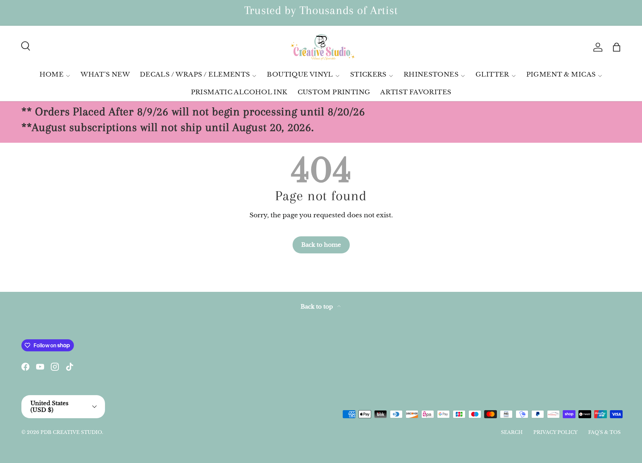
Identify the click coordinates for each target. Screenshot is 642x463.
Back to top (318, 306)
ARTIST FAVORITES (415, 92)
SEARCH (512, 432)
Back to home (321, 244)
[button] (616, 47)
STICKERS (368, 74)
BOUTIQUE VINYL (300, 74)
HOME (51, 74)
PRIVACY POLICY (555, 432)
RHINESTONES (431, 74)
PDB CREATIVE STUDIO (71, 432)
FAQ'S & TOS (604, 432)
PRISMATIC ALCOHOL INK (239, 92)
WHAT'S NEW (105, 74)
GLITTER (492, 74)
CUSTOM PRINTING (334, 92)
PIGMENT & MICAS (561, 74)
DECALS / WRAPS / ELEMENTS (195, 74)
